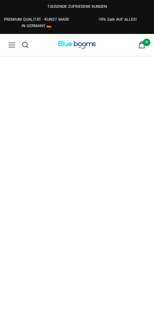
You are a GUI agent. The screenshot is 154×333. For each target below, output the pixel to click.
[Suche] (25, 45)
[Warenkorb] (141, 44)
